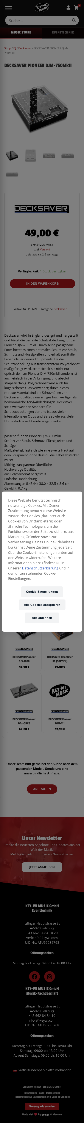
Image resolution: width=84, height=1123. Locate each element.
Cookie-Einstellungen (42, 591)
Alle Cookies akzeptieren (42, 605)
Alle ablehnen (42, 618)
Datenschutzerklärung (40, 568)
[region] (42, 562)
